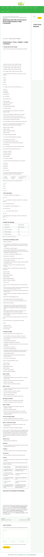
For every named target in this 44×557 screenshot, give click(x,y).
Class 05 (21, 7)
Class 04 (17, 7)
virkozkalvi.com (15, 554)
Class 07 (30, 7)
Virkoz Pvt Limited (26, 554)
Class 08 (35, 7)
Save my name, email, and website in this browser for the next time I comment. (15, 544)
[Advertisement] (16, 32)
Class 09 (3, 11)
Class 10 (7, 11)
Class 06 (26, 7)
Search (34, 16)
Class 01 (3, 7)
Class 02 (7, 7)
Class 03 (12, 7)
